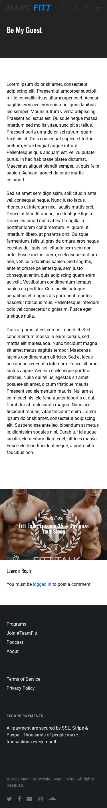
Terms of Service (23, 679)
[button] (99, 8)
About (13, 651)
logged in (42, 584)
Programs (16, 624)
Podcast (15, 642)
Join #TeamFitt (22, 633)
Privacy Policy (21, 688)
